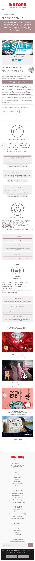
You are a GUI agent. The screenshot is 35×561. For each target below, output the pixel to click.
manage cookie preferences (16, 552)
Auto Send (17, 255)
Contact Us (17, 479)
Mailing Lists (17, 530)
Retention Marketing (17, 498)
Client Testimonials (17, 473)
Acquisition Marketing (17, 495)
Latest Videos (17, 477)
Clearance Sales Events (8, 14)
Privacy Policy (17, 481)
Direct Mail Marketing (17, 509)
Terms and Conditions (17, 483)
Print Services (17, 316)
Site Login (17, 486)
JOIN (30, 545)
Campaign (17, 298)
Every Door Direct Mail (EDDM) (17, 514)
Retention (17, 237)
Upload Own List (17, 158)
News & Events (17, 475)
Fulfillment (17, 532)
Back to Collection (10, 111)
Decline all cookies (11, 556)
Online (17, 307)
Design (17, 528)
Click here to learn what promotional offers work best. (15, 107)
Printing (18, 526)
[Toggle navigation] (3, 9)
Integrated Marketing (17, 493)
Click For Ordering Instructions (17, 166)
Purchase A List (17, 173)
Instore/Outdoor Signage (17, 518)
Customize (17, 187)
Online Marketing (17, 500)
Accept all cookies (24, 556)
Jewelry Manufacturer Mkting (17, 502)
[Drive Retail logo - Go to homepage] (17, 5)
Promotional (17, 534)
